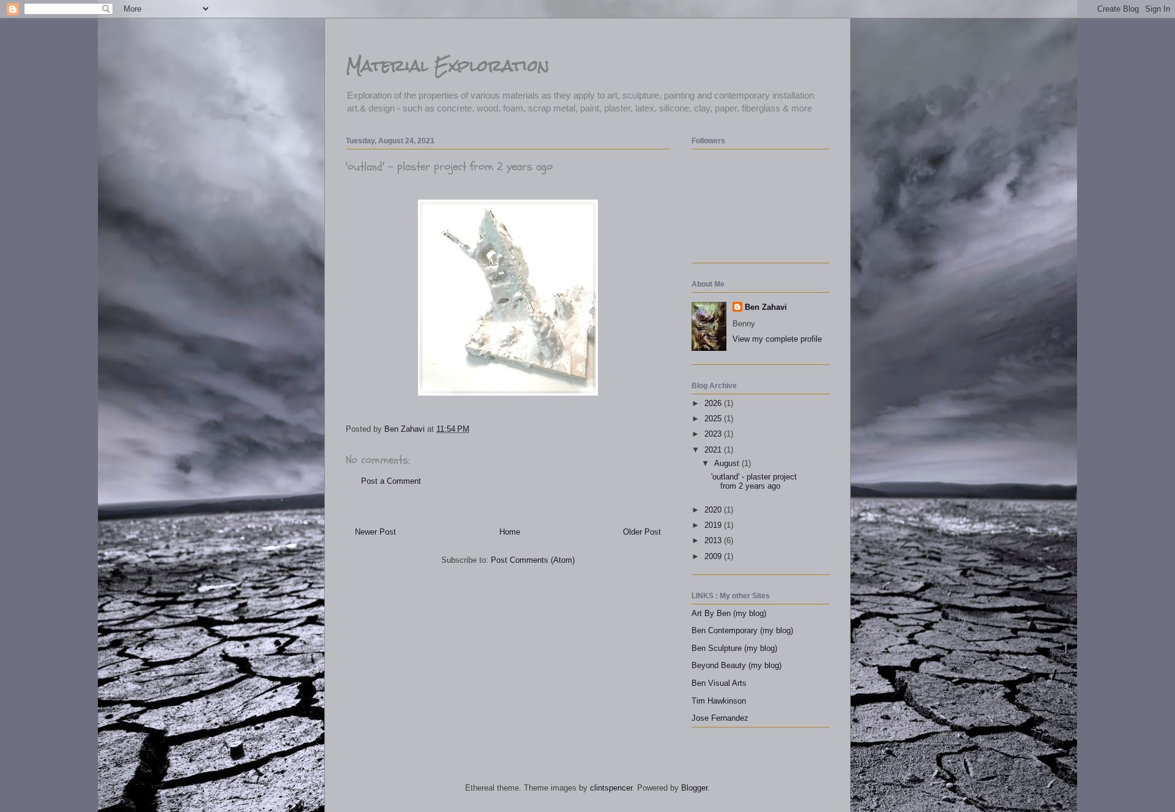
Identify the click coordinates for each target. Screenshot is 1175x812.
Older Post (642, 531)
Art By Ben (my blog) (729, 613)
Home (509, 531)
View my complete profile (777, 339)
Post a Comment (391, 481)
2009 (714, 556)
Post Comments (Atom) (533, 560)
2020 (714, 509)
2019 (714, 525)
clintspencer (611, 787)
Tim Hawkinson (719, 700)
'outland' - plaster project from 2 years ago (754, 481)
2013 (714, 540)
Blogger (694, 787)
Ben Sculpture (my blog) (734, 648)
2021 (714, 449)
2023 (714, 433)
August (728, 463)
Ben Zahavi (766, 307)
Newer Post (375, 531)
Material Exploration (448, 65)
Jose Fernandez (720, 718)
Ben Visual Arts (719, 683)
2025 (714, 418)
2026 (714, 403)
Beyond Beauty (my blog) (736, 665)
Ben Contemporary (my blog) (742, 630)
